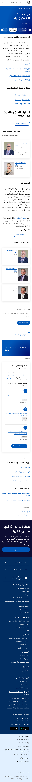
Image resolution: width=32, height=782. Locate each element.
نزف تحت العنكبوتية (22, 515)
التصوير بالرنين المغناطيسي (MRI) (21, 476)
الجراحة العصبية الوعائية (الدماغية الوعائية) (18, 70)
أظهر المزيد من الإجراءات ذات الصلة (20, 481)
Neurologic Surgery (22, 95)
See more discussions (19, 446)
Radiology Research (22, 104)
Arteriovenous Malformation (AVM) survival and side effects (17, 433)
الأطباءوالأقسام (13, 29)
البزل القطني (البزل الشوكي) (22, 472)
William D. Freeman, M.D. (21, 144)
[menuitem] (22, 29)
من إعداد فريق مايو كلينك (23, 309)
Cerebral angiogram (24, 467)
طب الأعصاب (25, 84)
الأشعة (27, 64)
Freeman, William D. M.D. (11, 251)
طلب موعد (24, 23)
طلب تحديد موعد (23, 322)
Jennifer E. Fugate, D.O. (20, 164)
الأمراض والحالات (23, 8)
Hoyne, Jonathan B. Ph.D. (11, 270)
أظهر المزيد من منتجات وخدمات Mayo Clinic (18, 500)
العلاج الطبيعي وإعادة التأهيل (19, 76)
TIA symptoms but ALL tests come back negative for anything (16, 396)
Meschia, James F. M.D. (12, 288)
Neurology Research (22, 100)
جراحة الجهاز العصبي (22, 80)
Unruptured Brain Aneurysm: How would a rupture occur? (16, 414)
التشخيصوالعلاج (22, 29)
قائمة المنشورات (20, 218)
